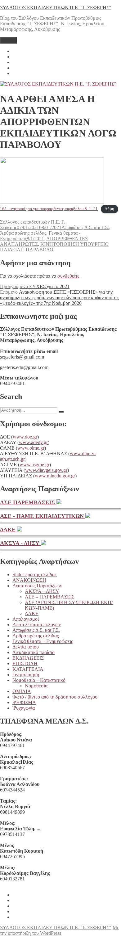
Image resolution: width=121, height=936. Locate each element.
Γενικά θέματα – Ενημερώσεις (42, 641)
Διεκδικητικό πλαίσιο (33, 652)
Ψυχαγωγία (23, 708)
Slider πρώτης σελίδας (34, 574)
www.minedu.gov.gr (55, 475)
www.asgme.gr (34, 464)
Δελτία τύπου (25, 646)
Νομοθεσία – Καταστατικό (38, 680)
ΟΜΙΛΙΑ (21, 691)
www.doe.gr (25, 436)
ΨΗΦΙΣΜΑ (24, 702)
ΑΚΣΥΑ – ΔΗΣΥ (42, 591)
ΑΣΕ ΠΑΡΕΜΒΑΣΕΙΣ (28, 502)
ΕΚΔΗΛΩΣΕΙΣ (28, 658)
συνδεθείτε (68, 276)
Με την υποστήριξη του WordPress (59, 930)
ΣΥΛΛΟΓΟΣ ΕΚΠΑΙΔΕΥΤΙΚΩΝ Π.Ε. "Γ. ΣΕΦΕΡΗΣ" (55, 7)
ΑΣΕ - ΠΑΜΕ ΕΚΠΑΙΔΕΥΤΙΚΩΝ (42, 516)
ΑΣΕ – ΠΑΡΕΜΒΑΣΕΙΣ (49, 596)
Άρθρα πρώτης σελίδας (23, 233)
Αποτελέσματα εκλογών (36, 624)
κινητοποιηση (25, 674)
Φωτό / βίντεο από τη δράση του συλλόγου (54, 696)
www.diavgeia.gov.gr (46, 470)
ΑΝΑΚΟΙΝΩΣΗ (29, 580)
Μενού (8, 40)
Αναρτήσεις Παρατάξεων (37, 585)
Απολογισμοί (25, 619)
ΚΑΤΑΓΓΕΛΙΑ (27, 669)
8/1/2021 (35, 238)
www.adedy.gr (33, 442)
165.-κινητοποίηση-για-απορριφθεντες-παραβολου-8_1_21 (49, 209)
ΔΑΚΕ (8, 530)
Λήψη (109, 209)
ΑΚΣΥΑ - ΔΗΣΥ (20, 543)
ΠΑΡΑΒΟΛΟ (39, 249)
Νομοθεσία (36, 685)
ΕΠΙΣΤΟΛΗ (25, 663)
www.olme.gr (30, 448)
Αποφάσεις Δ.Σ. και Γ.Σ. (85, 227)
